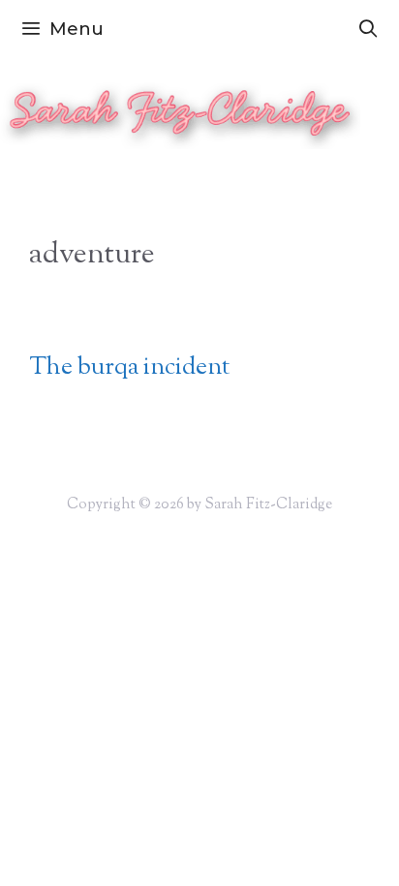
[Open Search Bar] (368, 29)
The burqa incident (129, 368)
